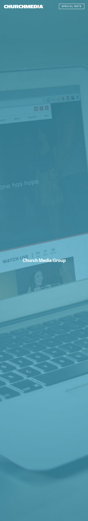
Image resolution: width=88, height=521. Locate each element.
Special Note (72, 6)
